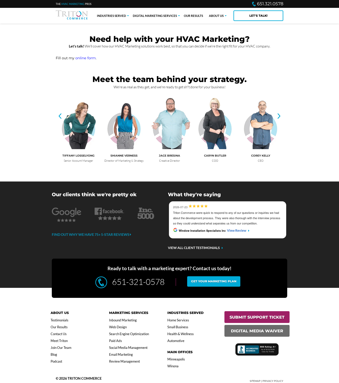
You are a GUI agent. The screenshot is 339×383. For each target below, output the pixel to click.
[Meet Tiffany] (80, 148)
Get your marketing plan (213, 281)
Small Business (177, 327)
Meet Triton (59, 341)
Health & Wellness (180, 334)
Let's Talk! (258, 15)
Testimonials (59, 320)
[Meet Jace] (171, 148)
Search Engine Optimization (129, 334)
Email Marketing (121, 355)
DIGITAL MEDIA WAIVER (257, 330)
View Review (236, 231)
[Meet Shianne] (126, 148)
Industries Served (111, 15)
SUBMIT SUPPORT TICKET (257, 317)
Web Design (118, 327)
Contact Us (59, 334)
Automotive (175, 341)
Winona (173, 366)
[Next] (279, 116)
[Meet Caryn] (217, 148)
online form (85, 58)
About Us (216, 15)
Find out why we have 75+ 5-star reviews (91, 234)
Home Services (178, 320)
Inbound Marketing (123, 320)
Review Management (124, 361)
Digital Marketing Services (155, 15)
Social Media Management (128, 348)
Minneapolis (176, 359)
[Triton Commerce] (72, 18)
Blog (54, 355)
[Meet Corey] (262, 148)
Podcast (56, 361)
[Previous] (60, 116)
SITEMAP (255, 380)
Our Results (193, 15)
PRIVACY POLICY (272, 380)
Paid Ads (115, 341)
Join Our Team (61, 348)
